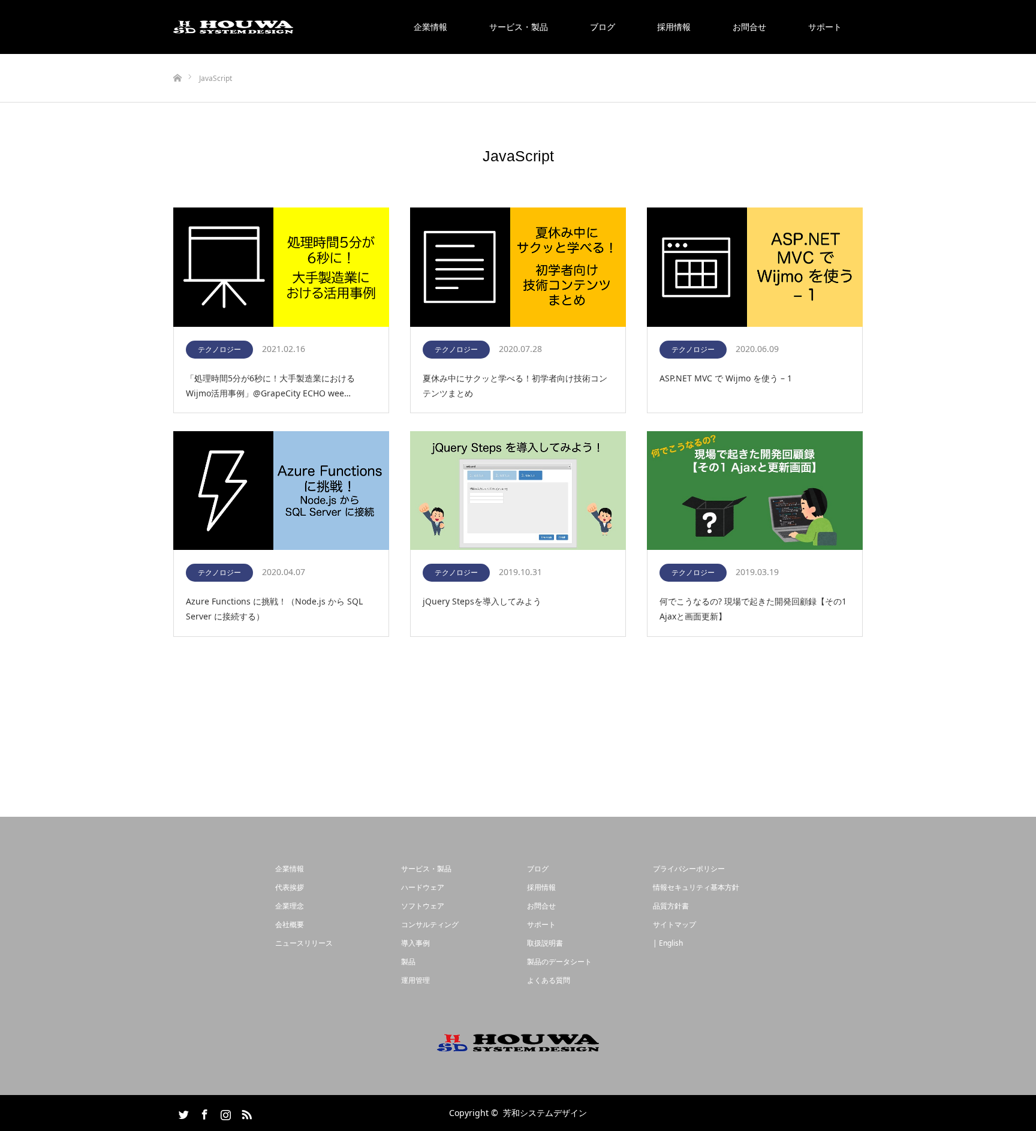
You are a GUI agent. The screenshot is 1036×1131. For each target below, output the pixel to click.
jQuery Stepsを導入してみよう (482, 601)
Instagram (224, 1112)
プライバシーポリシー (689, 869)
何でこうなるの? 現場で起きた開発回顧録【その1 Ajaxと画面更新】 (753, 608)
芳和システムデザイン (545, 1112)
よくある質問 (548, 980)
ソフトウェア (422, 906)
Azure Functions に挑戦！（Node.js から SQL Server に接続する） (274, 608)
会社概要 (289, 924)
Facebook (203, 1112)
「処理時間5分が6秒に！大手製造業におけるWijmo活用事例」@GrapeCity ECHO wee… (270, 385)
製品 (408, 961)
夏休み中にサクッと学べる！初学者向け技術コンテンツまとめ (515, 385)
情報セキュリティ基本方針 (696, 887)
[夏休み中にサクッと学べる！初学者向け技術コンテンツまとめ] (518, 267)
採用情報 (674, 26)
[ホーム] (177, 58)
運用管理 (415, 980)
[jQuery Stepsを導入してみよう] (518, 491)
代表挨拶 (289, 887)
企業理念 (289, 906)
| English (668, 943)
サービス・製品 (518, 26)
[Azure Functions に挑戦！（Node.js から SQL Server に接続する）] (281, 491)
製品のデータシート (559, 961)
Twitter (182, 1112)
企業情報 (430, 26)
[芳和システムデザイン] (233, 27)
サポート (825, 26)
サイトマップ (674, 924)
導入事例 (415, 943)
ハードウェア (422, 887)
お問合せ (749, 26)
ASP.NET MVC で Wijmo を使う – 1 (725, 378)
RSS (245, 1112)
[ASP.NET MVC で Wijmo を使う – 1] (755, 267)
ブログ (602, 26)
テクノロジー (219, 349)
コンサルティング (430, 924)
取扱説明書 (545, 943)
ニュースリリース (304, 943)
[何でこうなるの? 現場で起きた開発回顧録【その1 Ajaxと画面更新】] (755, 491)
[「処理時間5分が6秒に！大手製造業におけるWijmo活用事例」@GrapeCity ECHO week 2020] (281, 267)
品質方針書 (671, 906)
